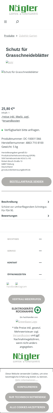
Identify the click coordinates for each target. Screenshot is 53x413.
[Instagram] (21, 285)
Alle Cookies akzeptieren (27, 407)
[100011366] (26, 87)
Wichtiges (13, 239)
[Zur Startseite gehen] (23, 9)
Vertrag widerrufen (26, 299)
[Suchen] (17, 21)
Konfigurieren (27, 387)
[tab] (25, 206)
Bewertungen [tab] (9, 215)
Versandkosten (21, 335)
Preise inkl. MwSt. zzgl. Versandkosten (15, 118)
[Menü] (5, 21)
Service (11, 250)
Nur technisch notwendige (27, 397)
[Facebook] (12, 285)
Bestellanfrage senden (26, 181)
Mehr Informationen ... (26, 379)
